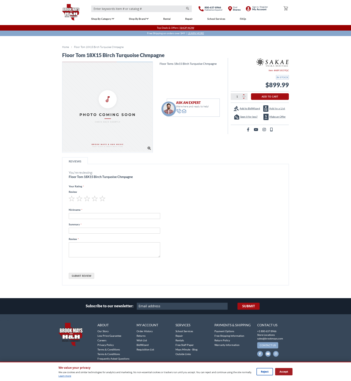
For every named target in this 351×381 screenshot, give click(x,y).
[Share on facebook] (248, 129)
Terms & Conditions (108, 349)
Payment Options (224, 331)
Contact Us (267, 325)
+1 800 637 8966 (266, 331)
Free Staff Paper (185, 344)
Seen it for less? (249, 116)
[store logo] (70, 12)
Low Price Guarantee (109, 335)
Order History (145, 331)
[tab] (75, 160)
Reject (265, 371)
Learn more (64, 376)
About (103, 325)
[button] (12, 321)
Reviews (75, 161)
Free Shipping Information (229, 335)
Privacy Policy (105, 344)
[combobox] (141, 8)
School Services (184, 331)
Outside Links (183, 354)
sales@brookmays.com (270, 338)
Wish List (142, 340)
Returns (141, 335)
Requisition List (145, 349)
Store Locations (266, 334)
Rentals (180, 340)
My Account (147, 325)
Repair (179, 335)
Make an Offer (277, 116)
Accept (284, 371)
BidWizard (143, 344)
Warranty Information (226, 344)
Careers (101, 340)
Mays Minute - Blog (186, 349)
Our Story (103, 331)
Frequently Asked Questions (113, 358)
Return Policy (222, 340)
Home (65, 46)
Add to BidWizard (250, 108)
